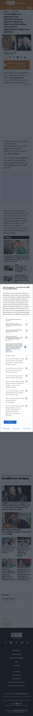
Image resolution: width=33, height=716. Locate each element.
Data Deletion (6, 428)
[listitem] (16, 320)
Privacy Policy (27, 428)
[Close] (29, 287)
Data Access (16, 428)
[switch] (25, 324)
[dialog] (16, 358)
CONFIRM (10, 422)
